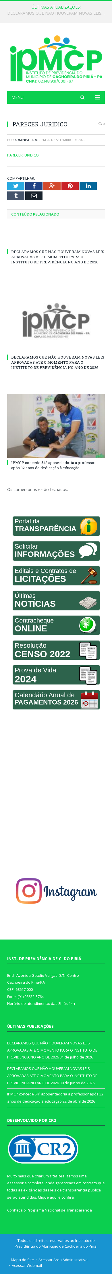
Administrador (27, 140)
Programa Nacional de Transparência (59, 1210)
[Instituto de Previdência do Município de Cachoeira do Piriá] (56, 58)
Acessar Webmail (27, 1265)
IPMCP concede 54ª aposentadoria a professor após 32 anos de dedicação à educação (53, 465)
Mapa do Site (22, 1259)
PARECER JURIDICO (23, 155)
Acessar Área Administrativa (63, 1259)
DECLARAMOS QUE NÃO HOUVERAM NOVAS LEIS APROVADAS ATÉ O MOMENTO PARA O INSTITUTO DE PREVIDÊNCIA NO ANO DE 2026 (57, 13)
